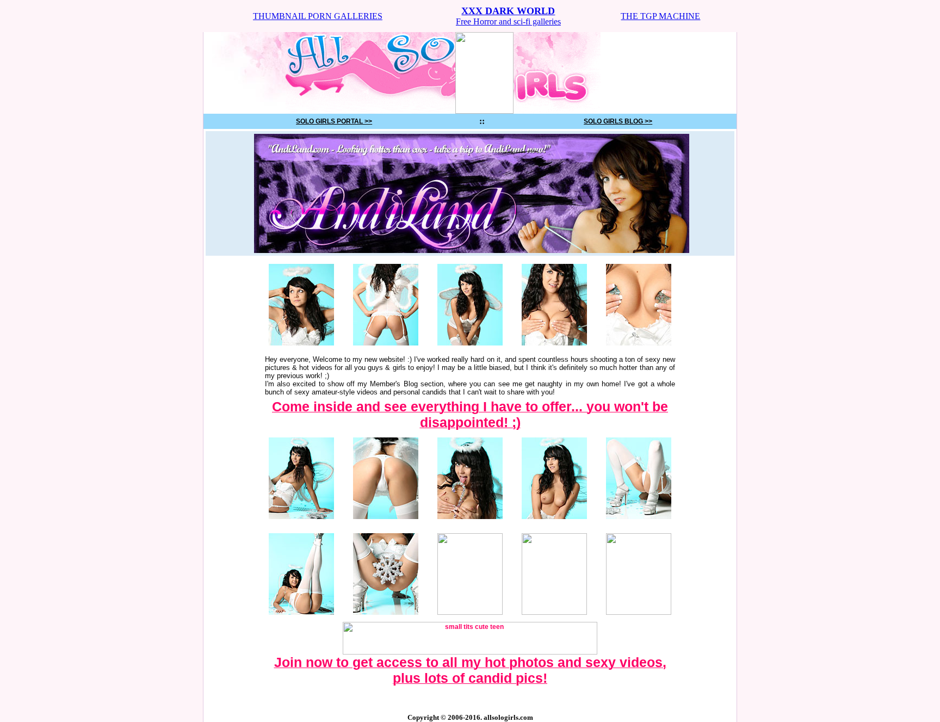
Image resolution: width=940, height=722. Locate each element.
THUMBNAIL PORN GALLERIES (317, 16)
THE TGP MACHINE (660, 16)
